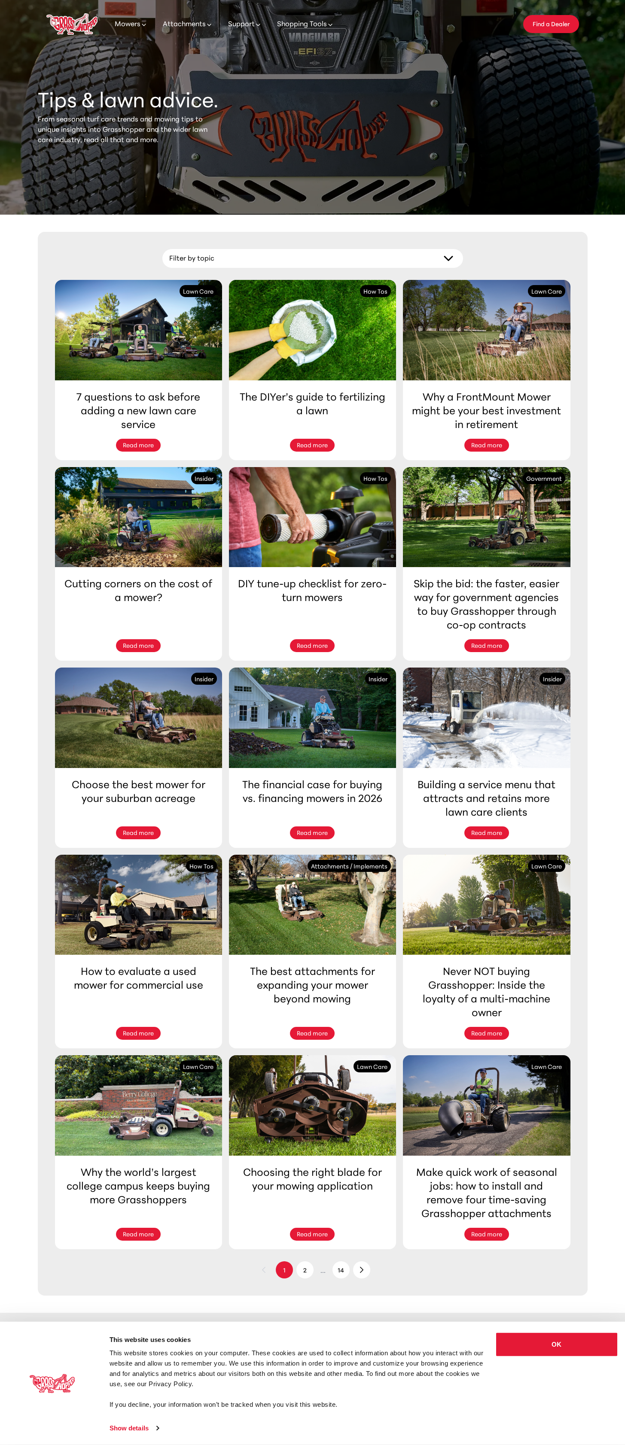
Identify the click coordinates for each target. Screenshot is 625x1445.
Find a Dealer (551, 23)
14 (341, 1270)
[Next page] (361, 1269)
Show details (129, 1428)
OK (556, 1344)
